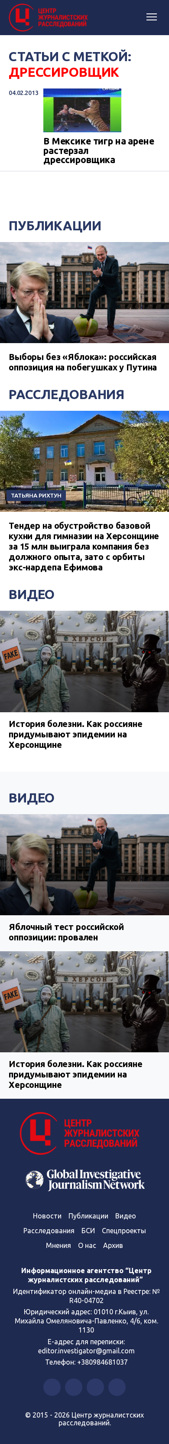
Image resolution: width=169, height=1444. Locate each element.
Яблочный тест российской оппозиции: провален (66, 932)
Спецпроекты (124, 1230)
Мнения (58, 1245)
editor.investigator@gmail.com (86, 1351)
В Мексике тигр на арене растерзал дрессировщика (98, 150)
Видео (32, 594)
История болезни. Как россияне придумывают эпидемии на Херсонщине (76, 734)
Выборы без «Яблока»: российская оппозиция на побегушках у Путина (83, 362)
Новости (47, 1216)
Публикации (55, 225)
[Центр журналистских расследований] (50, 17)
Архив (113, 1245)
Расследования (66, 394)
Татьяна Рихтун (36, 495)
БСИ (88, 1230)
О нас (87, 1245)
